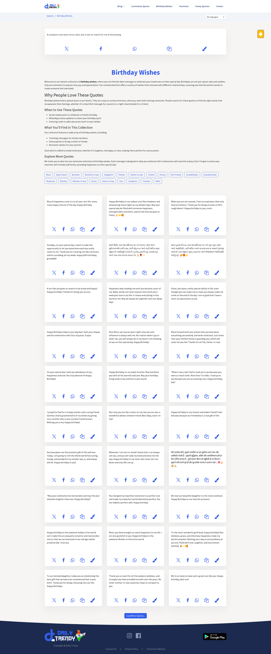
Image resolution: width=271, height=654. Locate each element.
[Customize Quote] (204, 49)
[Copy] (169, 49)
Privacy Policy (131, 649)
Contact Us (111, 649)
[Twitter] (66, 49)
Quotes (50, 15)
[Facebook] (101, 49)
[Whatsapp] (134, 49)
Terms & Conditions (155, 649)
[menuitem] (121, 6)
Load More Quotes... (135, 615)
